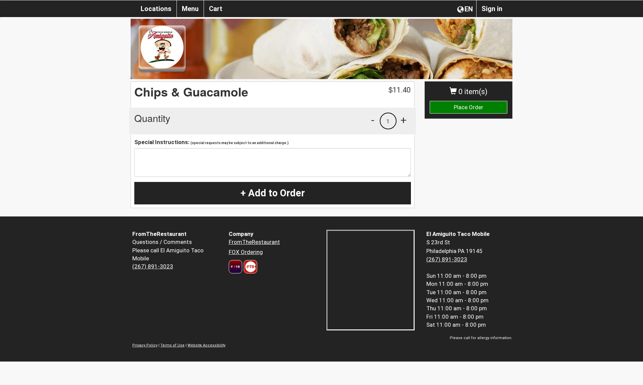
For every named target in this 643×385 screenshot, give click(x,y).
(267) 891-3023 (152, 266)
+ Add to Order (272, 193)
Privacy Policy (144, 345)
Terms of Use (172, 345)
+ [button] (404, 120)
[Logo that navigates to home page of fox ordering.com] (249, 266)
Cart (215, 9)
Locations (156, 9)
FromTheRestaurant (254, 242)
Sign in (492, 9)
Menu (190, 9)
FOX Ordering (246, 252)
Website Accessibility (206, 345)
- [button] (372, 120)
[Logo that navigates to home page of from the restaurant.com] (235, 266)
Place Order (468, 107)
